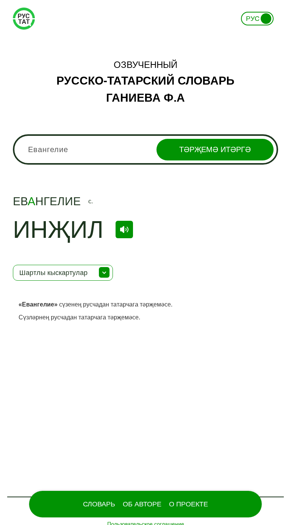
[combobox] (145, 149)
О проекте (188, 504)
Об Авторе (142, 504)
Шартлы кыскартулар (53, 273)
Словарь (99, 504)
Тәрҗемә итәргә (215, 149)
